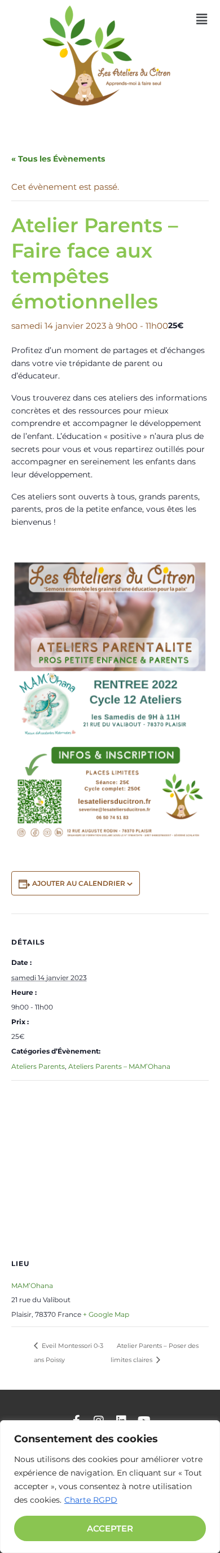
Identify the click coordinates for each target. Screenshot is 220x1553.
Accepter (110, 1528)
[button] (202, 19)
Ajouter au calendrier (78, 883)
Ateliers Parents (38, 1066)
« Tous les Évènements (58, 159)
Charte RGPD (90, 1500)
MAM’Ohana (32, 1285)
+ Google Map (106, 1314)
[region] (110, 1486)
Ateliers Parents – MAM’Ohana (119, 1066)
